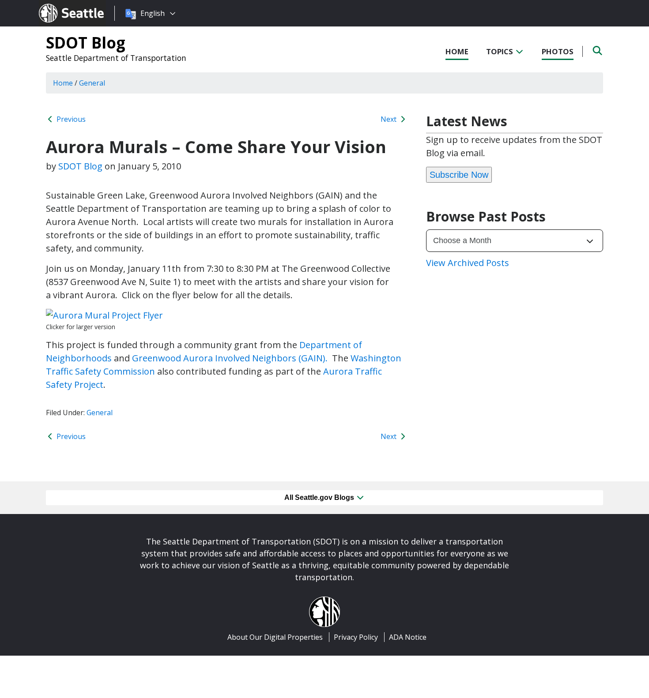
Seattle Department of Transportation (116, 58)
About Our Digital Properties (275, 637)
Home (456, 51)
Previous (70, 119)
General (100, 412)
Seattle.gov (57, 5)
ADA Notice (407, 637)
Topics (500, 51)
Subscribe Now (459, 175)
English (152, 13)
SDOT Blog (85, 42)
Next (389, 119)
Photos (558, 51)
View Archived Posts (467, 263)
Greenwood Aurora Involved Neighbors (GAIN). (232, 358)
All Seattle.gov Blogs (320, 497)
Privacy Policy (356, 637)
